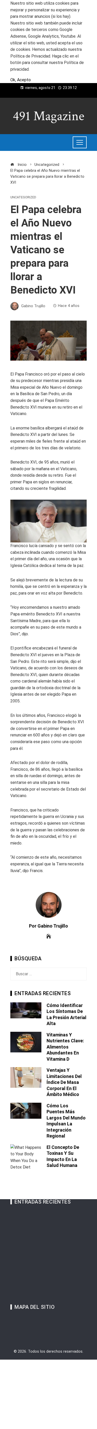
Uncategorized (23, 197)
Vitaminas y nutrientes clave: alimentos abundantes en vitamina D (65, 1047)
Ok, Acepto (20, 79)
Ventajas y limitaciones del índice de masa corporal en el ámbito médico (64, 1082)
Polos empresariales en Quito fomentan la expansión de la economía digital (52, 1273)
